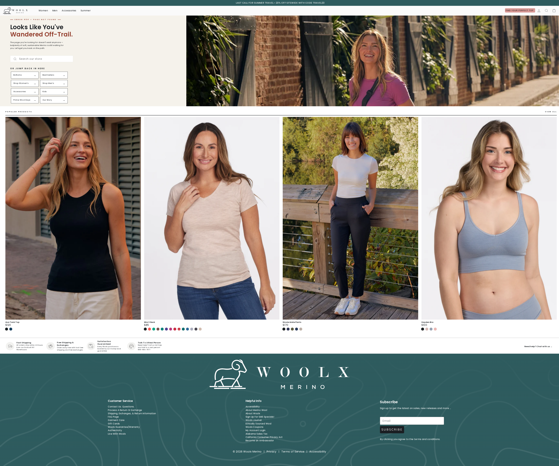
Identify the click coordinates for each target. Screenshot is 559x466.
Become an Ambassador (260, 440)
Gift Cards (114, 423)
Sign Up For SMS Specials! (260, 416)
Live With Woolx (117, 433)
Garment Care (116, 420)
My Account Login (256, 430)
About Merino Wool (256, 410)
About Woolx (253, 413)
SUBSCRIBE (392, 430)
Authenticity (115, 430)
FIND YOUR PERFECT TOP (520, 10)
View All (551, 112)
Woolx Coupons (254, 426)
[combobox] (41, 59)
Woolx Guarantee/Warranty (124, 426)
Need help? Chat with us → (538, 346)
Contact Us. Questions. (121, 406)
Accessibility (253, 406)
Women (43, 10)
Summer (86, 10)
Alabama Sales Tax (256, 433)
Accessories (69, 10)
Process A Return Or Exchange (125, 410)
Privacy (271, 451)
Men (54, 10)
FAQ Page (113, 416)
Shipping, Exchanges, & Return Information (132, 413)
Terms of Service (292, 451)
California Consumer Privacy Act (264, 437)
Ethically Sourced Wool (258, 423)
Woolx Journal (254, 420)
